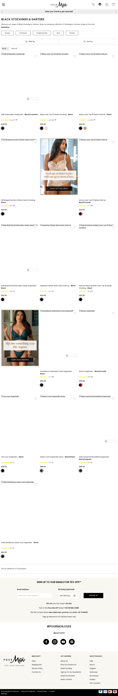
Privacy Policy (42, 691)
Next (116, 11)
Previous (2, 11)
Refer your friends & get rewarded (53, 11)
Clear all (14, 48)
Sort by (90, 41)
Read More (5, 27)
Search (93, 4)
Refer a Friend (66, 679)
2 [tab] (18, 112)
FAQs (34, 661)
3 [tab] (20, 112)
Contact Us (36, 672)
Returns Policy (37, 668)
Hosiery (92, 679)
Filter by (32, 41)
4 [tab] (22, 112)
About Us (64, 661)
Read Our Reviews (68, 676)
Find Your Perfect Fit (68, 665)
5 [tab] (25, 112)
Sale (91, 661)
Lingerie (93, 668)
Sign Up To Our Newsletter (71, 672)
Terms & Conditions (28, 691)
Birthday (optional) (66, 589)
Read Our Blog (66, 668)
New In (92, 665)
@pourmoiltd (59, 633)
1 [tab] (15, 112)
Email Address (23, 589)
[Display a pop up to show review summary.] (17, 120)
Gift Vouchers (95, 683)
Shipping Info (37, 665)
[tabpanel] (20, 81)
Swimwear (94, 672)
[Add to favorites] (35, 56)
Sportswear (94, 676)
